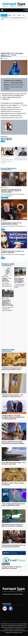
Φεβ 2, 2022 (4, 220)
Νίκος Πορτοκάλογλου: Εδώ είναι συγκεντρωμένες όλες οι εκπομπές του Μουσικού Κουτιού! (7, 160)
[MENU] (26, 10)
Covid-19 (2, 141)
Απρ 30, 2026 (5, 298)
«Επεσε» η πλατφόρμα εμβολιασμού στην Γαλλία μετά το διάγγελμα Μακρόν (21, 158)
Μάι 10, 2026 (5, 276)
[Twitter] (5, 139)
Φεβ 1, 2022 (4, 249)
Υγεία (2, 197)
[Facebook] (2, 139)
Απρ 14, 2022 (4, 187)
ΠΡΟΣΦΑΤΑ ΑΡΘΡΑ (8, 264)
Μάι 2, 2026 (18, 276)
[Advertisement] (14, 35)
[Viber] (7, 139)
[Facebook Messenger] (10, 139)
